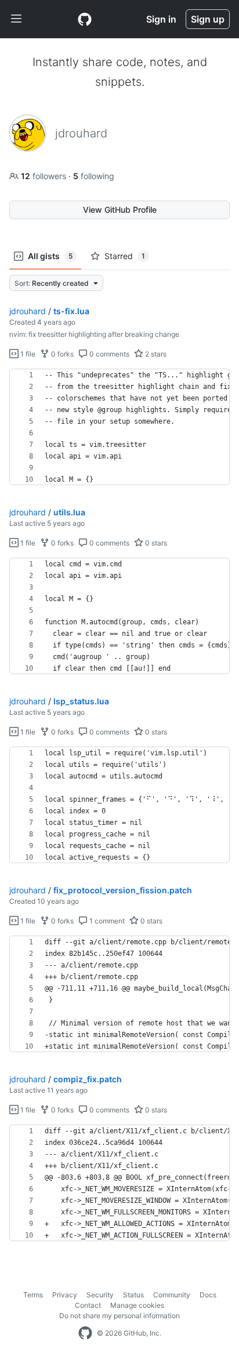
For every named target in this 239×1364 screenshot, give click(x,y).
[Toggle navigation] (16, 19)
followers (44, 176)
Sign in (161, 19)
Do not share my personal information (119, 1315)
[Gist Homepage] (85, 19)
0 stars (155, 543)
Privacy (64, 1294)
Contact (88, 1305)
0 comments (108, 354)
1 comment (106, 920)
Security (100, 1294)
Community (171, 1294)
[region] (119, 427)
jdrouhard (27, 311)
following (93, 176)
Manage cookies (137, 1305)
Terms (33, 1294)
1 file (27, 354)
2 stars (154, 354)
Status (133, 1294)
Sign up (207, 19)
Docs (208, 1294)
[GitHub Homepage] (85, 1333)
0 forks (61, 354)
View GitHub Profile (120, 209)
